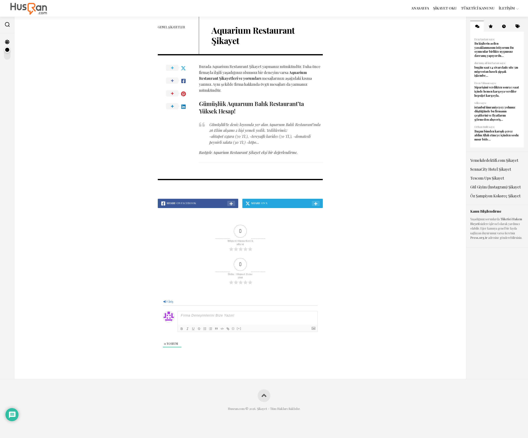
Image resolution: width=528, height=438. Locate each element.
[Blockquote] (216, 328)
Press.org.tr (479, 238)
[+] (239, 328)
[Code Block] (222, 328)
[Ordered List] (205, 328)
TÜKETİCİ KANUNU (478, 8)
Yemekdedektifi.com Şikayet (494, 160)
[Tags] (517, 26)
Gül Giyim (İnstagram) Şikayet (495, 186)
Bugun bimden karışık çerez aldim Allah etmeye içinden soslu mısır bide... (496, 135)
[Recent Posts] (503, 26)
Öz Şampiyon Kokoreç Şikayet (495, 195)
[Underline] (193, 328)
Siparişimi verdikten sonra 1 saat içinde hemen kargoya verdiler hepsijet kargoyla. (496, 91)
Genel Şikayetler (171, 27)
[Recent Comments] (477, 26)
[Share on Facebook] (178, 80)
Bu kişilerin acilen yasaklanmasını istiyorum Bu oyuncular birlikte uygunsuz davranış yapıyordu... (494, 50)
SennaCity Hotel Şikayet (490, 169)
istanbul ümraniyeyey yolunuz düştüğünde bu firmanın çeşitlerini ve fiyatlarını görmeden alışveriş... (494, 113)
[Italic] (187, 328)
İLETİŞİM (507, 8)
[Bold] (182, 328)
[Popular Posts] (490, 26)
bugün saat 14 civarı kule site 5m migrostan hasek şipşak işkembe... (496, 71)
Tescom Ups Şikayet (487, 178)
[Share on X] (178, 68)
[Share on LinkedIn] (178, 106)
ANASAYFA (420, 8)
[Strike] (199, 328)
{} (233, 328)
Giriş (170, 302)
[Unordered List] (210, 328)
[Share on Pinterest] (178, 93)
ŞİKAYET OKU (445, 8)
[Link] (228, 328)
